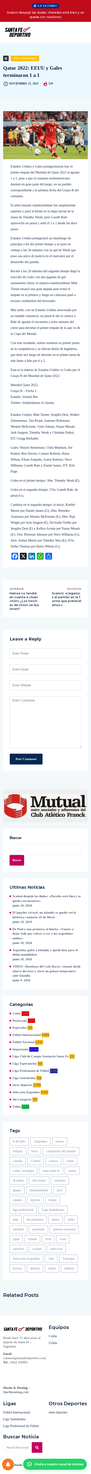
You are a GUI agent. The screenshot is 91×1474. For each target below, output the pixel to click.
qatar (16, 1239)
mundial (18, 1229)
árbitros (69, 1268)
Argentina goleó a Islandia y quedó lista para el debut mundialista (45, 952)
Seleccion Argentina (26, 1258)
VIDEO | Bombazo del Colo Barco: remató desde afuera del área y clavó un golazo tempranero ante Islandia (46, 971)
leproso (35, 1200)
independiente (39, 1190)
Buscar (16, 837)
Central (35, 1161)
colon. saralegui (23, 1170)
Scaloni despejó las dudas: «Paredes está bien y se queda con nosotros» (45, 15)
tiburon (35, 1268)
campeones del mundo (61, 1151)
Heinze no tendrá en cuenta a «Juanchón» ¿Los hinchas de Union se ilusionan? (24, 601)
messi (55, 1219)
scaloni (37, 1249)
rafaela (32, 1239)
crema (72, 1170)
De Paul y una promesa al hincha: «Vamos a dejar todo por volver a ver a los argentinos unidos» (43, 933)
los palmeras (35, 1219)
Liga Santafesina (24, 1078)
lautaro (17, 1200)
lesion (53, 1200)
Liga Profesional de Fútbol (30, 1070)
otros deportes (22, 1085)
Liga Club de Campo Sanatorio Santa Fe (40, 1056)
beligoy (18, 1151)
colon (70, 1161)
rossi (63, 1239)
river (48, 1239)
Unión (16, 1106)
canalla (17, 1161)
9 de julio (19, 1141)
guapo (17, 1190)
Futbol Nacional (23, 1042)
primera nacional (64, 1229)
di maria (18, 1180)
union (52, 1268)
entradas (59, 1180)
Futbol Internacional (26, 1035)
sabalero (18, 1249)
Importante (20, 1049)
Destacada (19, 1020)
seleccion (56, 1249)
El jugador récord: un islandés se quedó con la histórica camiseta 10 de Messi (44, 915)
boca (34, 1151)
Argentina (40, 1141)
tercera (17, 1268)
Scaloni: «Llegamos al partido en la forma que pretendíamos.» (66, 599)
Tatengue (68, 1258)
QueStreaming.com (16, 1392)
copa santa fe (51, 1170)
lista (15, 1219)
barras (60, 1141)
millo (71, 1219)
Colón (16, 1013)
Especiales (19, 1027)
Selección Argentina (26, 1092)
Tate (51, 1258)
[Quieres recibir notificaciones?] (8, 1464)
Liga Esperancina (24, 1063)
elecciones (39, 1180)
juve (59, 1190)
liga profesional (23, 1210)
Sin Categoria (25, 58)
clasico (53, 1161)
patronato (38, 1229)
